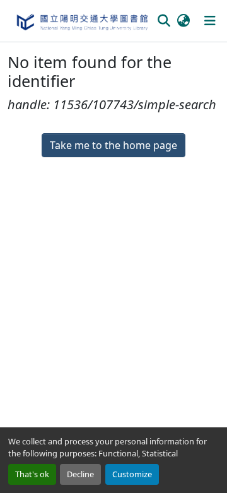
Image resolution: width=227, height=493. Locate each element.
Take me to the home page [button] (113, 145)
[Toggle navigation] (210, 21)
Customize (132, 474)
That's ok (32, 474)
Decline (80, 474)
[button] (82, 21)
